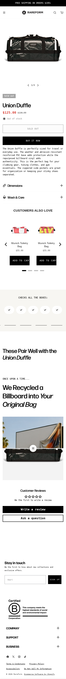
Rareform (18, 674)
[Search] (54, 12)
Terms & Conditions (15, 664)
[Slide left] (28, 85)
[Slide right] (38, 85)
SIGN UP (55, 579)
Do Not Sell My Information (38, 669)
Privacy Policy (36, 664)
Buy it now (33, 141)
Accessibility (13, 669)
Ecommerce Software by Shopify (39, 674)
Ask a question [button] (33, 518)
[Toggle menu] (4, 12)
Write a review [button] (33, 509)
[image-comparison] (33, 448)
